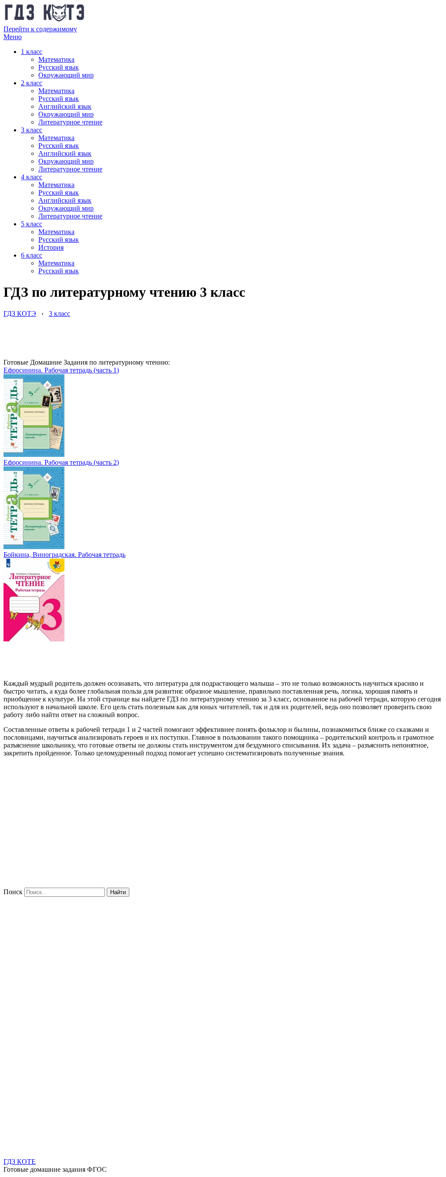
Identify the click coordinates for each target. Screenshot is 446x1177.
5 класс (31, 224)
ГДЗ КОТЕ (19, 1161)
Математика (56, 59)
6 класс (31, 255)
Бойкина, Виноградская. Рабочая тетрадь (64, 554)
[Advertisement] (162, 337)
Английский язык (64, 106)
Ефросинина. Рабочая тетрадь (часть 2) (61, 462)
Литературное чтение (70, 122)
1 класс (31, 51)
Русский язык (58, 67)
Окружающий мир (66, 75)
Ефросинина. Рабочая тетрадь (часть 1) (61, 370)
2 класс (31, 83)
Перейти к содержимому (40, 29)
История (51, 247)
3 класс (31, 130)
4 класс (31, 177)
